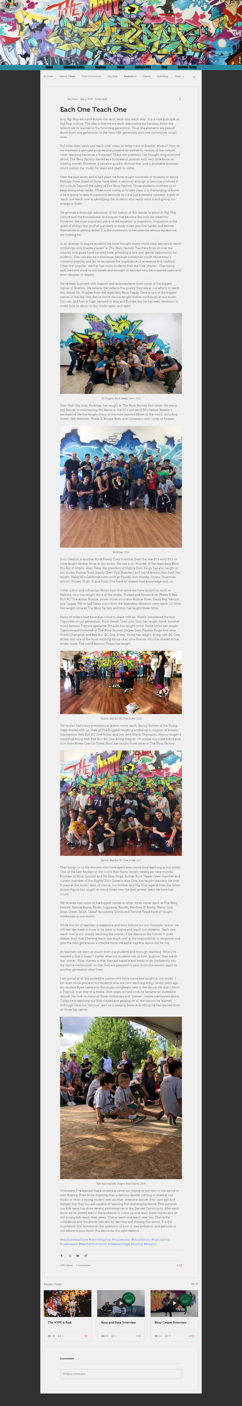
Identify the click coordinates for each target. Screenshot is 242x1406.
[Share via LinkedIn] (77, 1255)
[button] (194, 76)
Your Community (91, 76)
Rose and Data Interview (118, 1322)
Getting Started (67, 76)
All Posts (48, 76)
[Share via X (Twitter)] (69, 1255)
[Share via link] (85, 1255)
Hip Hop (112, 76)
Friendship (162, 76)
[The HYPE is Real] (67, 1303)
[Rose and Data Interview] (121, 1303)
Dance (146, 76)
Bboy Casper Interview (171, 1322)
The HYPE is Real (59, 1322)
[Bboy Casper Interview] (174, 1303)
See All (194, 1284)
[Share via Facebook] (61, 1255)
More (178, 76)
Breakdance (130, 76)
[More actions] (180, 99)
